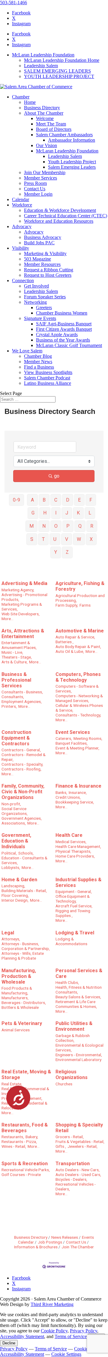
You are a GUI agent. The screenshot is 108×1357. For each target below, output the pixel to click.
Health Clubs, (67, 982)
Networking (35, 302)
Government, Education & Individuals (16, 840)
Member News (38, 361)
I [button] (56, 513)
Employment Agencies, (22, 701)
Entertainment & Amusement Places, (19, 645)
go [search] (56, 476)
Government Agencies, (22, 818)
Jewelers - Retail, (83, 1146)
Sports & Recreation (25, 1163)
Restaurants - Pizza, (19, 1141)
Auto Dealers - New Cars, (78, 1169)
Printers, (9, 706)
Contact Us (34, 188)
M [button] (31, 526)
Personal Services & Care (79, 973)
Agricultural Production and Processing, (80, 598)
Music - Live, (12, 652)
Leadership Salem (41, 65)
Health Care (69, 835)
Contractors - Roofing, (21, 769)
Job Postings (50, 1242)
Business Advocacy (42, 237)
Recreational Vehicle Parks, (26, 1169)
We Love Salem (27, 350)
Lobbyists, (11, 867)
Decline (8, 1343)
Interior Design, (15, 900)
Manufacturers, (15, 997)
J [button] (66, 513)
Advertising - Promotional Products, (24, 597)
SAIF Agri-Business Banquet (64, 323)
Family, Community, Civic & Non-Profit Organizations (23, 791)
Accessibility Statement (22, 1336)
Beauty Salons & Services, (78, 996)
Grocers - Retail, (70, 1136)
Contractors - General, (21, 749)
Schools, (26, 853)
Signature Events (40, 318)
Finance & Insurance (78, 786)
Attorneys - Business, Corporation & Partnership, (26, 946)
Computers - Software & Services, (77, 688)
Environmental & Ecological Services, (80, 1047)
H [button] (44, 513)
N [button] (44, 526)
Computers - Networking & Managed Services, (79, 698)
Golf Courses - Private (21, 1174)
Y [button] (55, 552)
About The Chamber (43, 113)
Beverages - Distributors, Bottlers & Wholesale (24, 1005)
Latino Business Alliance (47, 383)
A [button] (32, 500)
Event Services (73, 732)
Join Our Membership (44, 172)
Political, (9, 853)
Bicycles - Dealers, (71, 1179)
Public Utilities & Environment (74, 1026)
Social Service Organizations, (15, 811)
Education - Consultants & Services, (24, 860)
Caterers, (64, 738)
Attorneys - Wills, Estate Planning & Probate (23, 955)
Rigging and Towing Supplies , (73, 913)
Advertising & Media (24, 583)
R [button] (91, 526)
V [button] (66, 539)
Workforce (22, 204)
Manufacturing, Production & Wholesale (19, 976)
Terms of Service (71, 1336)
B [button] (44, 500)
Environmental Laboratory (78, 1059)
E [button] (79, 500)
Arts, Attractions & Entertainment (23, 633)
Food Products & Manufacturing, (17, 990)
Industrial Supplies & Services (78, 882)
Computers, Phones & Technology (78, 677)
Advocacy (22, 226)
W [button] (79, 539)
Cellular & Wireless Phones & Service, (79, 708)
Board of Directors (53, 129)
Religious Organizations (72, 1074)
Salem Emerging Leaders (72, 167)
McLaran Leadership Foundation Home (61, 60)
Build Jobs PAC (39, 242)
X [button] (91, 539)
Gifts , (61, 1146)
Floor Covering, (15, 895)
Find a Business (39, 366)
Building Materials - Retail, (24, 890)
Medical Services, (71, 841)
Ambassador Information (71, 140)
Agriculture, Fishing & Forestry (80, 586)
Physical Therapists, (73, 851)
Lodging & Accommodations (71, 941)
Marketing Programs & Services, (22, 606)
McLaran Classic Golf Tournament (69, 345)
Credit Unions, (68, 797)
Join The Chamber (78, 1246)
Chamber (20, 96)
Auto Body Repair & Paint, (78, 646)
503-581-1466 (13, 2)
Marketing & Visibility (45, 253)
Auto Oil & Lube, (70, 651)
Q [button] (80, 526)
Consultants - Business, (22, 691)
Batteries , (65, 641)
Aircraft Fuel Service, (74, 905)
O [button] (56, 526)
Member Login (38, 194)
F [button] (90, 500)
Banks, (61, 792)
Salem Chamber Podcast (47, 377)
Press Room (35, 183)
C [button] (55, 500)
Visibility (20, 248)
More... (8, 618)
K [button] (78, 513)
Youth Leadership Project (72, 161)
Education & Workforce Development (60, 210)
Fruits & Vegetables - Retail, (80, 1141)
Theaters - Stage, (17, 657)
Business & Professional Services (16, 680)
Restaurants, (13, 1136)
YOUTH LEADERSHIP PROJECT (59, 76)
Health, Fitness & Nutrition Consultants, (79, 989)
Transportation (73, 1163)
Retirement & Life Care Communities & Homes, (76, 1004)
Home (30, 102)
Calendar (20, 199)
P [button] (68, 526)
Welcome (45, 118)
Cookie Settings (66, 1354)
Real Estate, (12, 1083)
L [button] (89, 513)
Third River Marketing (52, 1304)
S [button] (31, 539)
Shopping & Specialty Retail (79, 1127)
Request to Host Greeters (47, 275)
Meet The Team (51, 123)
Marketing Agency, (18, 589)
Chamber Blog (38, 356)
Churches (64, 1083)
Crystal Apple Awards (57, 334)
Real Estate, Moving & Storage (26, 1074)
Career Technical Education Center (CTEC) (65, 215)
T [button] (43, 539)
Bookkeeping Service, (75, 802)
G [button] (33, 513)
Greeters (44, 307)
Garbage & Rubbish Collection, (73, 1038)
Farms (85, 605)
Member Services (40, 177)
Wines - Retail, (14, 1146)
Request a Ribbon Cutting (48, 269)
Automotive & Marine (80, 631)
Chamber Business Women (61, 312)
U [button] (54, 539)
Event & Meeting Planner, (77, 748)
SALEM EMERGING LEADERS (57, 71)
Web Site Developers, (21, 613)
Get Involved (36, 285)
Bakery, (32, 1136)
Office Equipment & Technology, (73, 898)
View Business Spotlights (48, 372)
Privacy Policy (83, 1330)
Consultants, (13, 696)
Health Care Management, (78, 846)
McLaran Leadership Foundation (43, 54)
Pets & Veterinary (22, 1023)
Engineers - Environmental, (79, 1054)
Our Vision (46, 145)
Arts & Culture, (15, 661)
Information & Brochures (36, 1246)
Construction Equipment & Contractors (16, 737)
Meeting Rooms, (88, 738)
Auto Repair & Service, (75, 637)
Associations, (14, 823)
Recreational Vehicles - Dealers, (76, 1186)
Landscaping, (13, 885)
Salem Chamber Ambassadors (64, 134)
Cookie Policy (54, 1330)
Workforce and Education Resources (58, 221)
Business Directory (42, 107)
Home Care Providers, (75, 856)
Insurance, (78, 792)
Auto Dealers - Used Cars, (78, 1174)
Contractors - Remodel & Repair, (24, 757)
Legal (8, 933)
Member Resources (42, 264)
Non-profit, (11, 803)
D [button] (67, 500)
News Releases (64, 1237)
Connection (23, 280)
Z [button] (67, 552)
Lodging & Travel (75, 933)
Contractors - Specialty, (22, 764)
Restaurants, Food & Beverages (25, 1127)
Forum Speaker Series (45, 296)
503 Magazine (37, 258)
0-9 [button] (16, 500)
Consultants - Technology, (78, 715)
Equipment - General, (74, 891)
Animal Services (16, 1029)
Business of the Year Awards (63, 339)
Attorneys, (11, 938)
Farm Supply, (67, 605)
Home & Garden (19, 879)
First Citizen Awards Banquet (64, 329)
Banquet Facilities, (72, 743)
